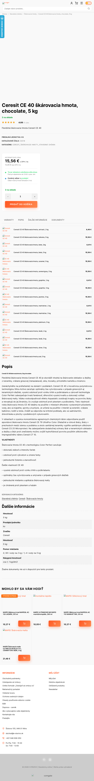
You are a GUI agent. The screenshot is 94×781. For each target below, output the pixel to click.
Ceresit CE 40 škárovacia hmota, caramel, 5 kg (31, 261)
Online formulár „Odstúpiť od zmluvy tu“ (18, 686)
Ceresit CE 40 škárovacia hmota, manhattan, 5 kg (32, 313)
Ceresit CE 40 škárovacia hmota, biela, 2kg (30, 245)
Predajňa (6, 718)
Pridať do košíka (21, 204)
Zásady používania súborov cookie (16, 700)
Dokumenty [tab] (58, 220)
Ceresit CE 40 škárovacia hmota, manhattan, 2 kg (32, 306)
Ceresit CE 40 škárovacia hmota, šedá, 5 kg (30, 339)
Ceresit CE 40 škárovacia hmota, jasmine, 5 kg (31, 297)
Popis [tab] (21, 220)
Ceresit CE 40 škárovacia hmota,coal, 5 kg (29, 356)
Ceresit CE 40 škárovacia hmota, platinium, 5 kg (31, 322)
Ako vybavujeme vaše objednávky (16, 711)
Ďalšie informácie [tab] (37, 220)
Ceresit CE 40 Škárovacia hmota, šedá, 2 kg (30, 331)
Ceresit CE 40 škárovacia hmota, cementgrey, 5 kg (33, 271)
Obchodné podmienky (11, 678)
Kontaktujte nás (8, 714)
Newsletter (53, 689)
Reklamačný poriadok (11, 689)
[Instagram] (50, 760)
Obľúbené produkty (57, 686)
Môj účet (52, 678)
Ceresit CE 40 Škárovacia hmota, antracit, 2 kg (31, 229)
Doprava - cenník (9, 707)
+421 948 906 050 (13, 738)
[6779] (85, 624)
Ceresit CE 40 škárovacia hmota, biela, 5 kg (30, 252)
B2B (4, 704)
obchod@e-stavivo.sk (14, 733)
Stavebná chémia (16, 14)
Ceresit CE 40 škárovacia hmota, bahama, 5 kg (31, 237)
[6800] (24, 624)
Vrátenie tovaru (8, 693)
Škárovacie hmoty (30, 14)
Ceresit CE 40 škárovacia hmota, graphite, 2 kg (31, 280)
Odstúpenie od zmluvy (11, 682)
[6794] (24, 658)
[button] (47, 8)
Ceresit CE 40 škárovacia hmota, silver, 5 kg (30, 348)
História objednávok (57, 682)
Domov (4, 14)
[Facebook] (44, 760)
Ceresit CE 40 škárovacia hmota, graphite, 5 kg (31, 288)
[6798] (55, 624)
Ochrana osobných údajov (13, 696)
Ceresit (16, 145)
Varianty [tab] (9, 220)
